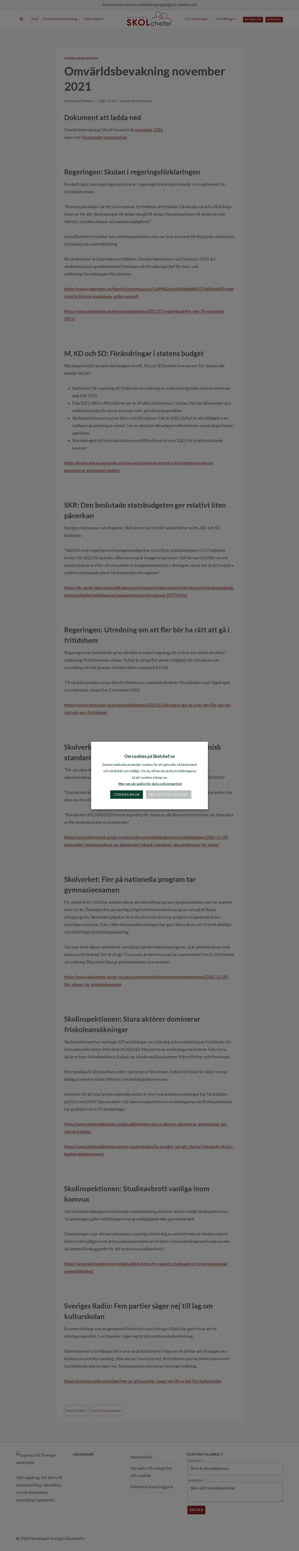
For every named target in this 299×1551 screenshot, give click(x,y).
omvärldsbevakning (106, 1410)
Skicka (196, 1510)
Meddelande (196, 1480)
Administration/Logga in (151, 1486)
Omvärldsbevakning (81, 58)
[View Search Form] (21, 19)
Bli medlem (253, 19)
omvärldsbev (76, 1410)
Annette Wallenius (81, 101)
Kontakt (274, 19)
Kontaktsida (141, 1457)
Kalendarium (93, 19)
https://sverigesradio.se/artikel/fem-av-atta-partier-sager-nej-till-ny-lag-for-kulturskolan (142, 1381)
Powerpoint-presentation (104, 137)
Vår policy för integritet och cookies (151, 1472)
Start (35, 19)
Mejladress (195, 1460)
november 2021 (149, 129)
